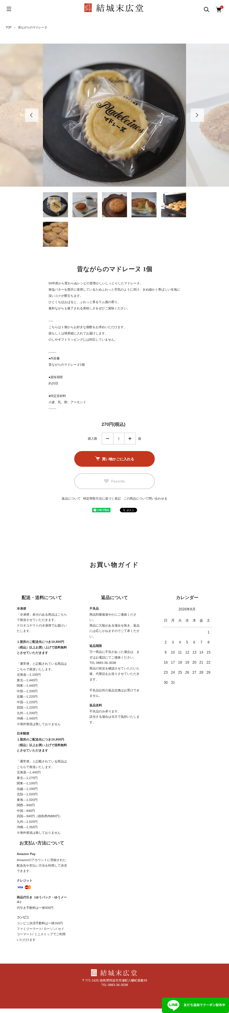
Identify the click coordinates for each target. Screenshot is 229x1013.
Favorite (118, 481)
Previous (31, 115)
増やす (130, 438)
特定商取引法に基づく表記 (102, 498)
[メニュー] (9, 9)
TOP (9, 27)
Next (197, 115)
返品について (71, 498)
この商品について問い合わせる (145, 498)
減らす (107, 438)
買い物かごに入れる (118, 458)
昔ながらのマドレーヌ (32, 27)
